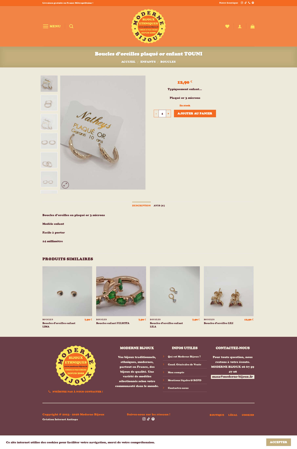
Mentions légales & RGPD (184, 380)
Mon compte (176, 372)
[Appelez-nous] (249, 3)
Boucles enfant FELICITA (113, 323)
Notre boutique (228, 2)
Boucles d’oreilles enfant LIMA (58, 325)
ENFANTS (148, 61)
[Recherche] (71, 26)
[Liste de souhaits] (227, 26)
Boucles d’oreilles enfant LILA (166, 325)
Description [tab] (141, 205)
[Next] (138, 132)
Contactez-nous (178, 387)
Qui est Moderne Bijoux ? (184, 356)
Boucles (168, 61)
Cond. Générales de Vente (184, 364)
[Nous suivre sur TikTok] (245, 3)
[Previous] (67, 132)
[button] (51, 26)
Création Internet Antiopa (60, 419)
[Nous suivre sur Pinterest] (253, 3)
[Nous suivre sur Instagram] (242, 3)
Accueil (128, 61)
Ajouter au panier (195, 113)
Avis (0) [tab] (159, 205)
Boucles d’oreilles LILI (218, 323)
